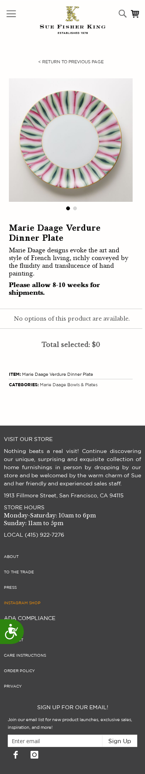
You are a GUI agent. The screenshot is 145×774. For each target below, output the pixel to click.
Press (10, 588)
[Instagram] (34, 754)
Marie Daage (53, 385)
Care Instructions (25, 655)
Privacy (13, 686)
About (11, 557)
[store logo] (56, 20)
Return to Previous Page (71, 62)
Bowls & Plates (82, 385)
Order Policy (19, 671)
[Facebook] (15, 754)
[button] (67, 207)
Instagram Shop (22, 603)
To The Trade (19, 572)
